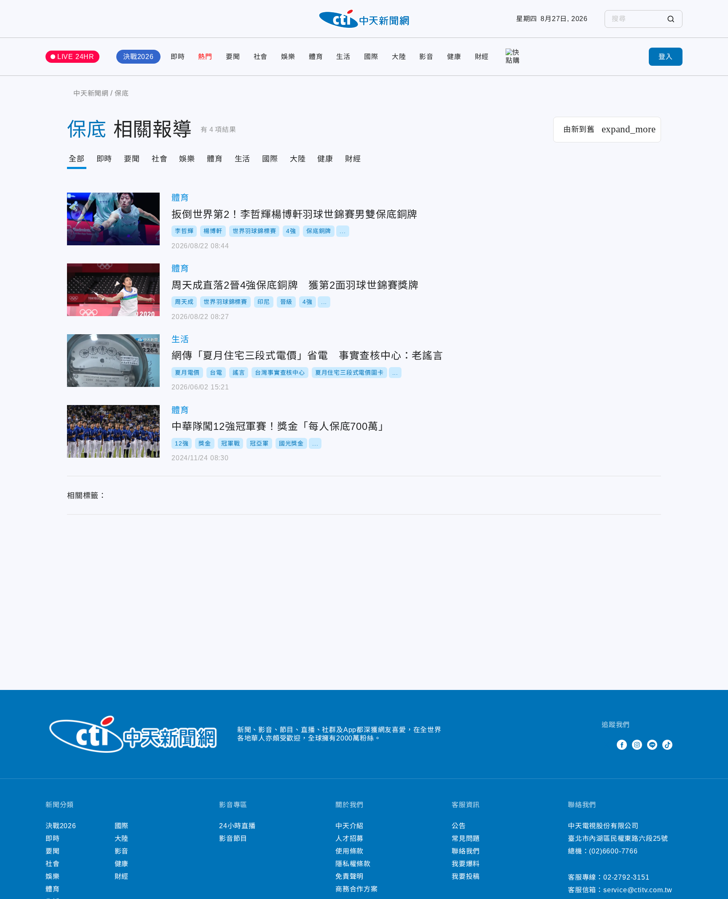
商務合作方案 (356, 889)
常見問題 (466, 838)
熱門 (205, 56)
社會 (261, 56)
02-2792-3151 (626, 877)
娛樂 (288, 56)
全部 (77, 159)
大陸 (399, 56)
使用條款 (349, 851)
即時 (178, 56)
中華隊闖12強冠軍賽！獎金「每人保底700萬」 (113, 431)
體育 (316, 56)
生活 (343, 56)
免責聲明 (349, 876)
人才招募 (349, 838)
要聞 (233, 56)
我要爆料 (466, 863)
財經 (482, 56)
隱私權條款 (353, 863)
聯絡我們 (466, 851)
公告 (459, 825)
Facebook (622, 745)
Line (652, 745)
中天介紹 (349, 825)
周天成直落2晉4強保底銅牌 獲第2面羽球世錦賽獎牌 (113, 289)
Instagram (637, 745)
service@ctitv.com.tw (637, 890)
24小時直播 (237, 825)
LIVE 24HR (75, 56)
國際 (371, 56)
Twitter (607, 745)
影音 (426, 56)
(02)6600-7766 (613, 851)
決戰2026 (138, 56)
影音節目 (233, 838)
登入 (665, 56)
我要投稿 (466, 876)
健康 (454, 56)
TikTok (667, 745)
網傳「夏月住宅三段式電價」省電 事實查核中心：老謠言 (113, 360)
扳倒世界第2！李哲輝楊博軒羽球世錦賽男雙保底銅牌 (113, 219)
